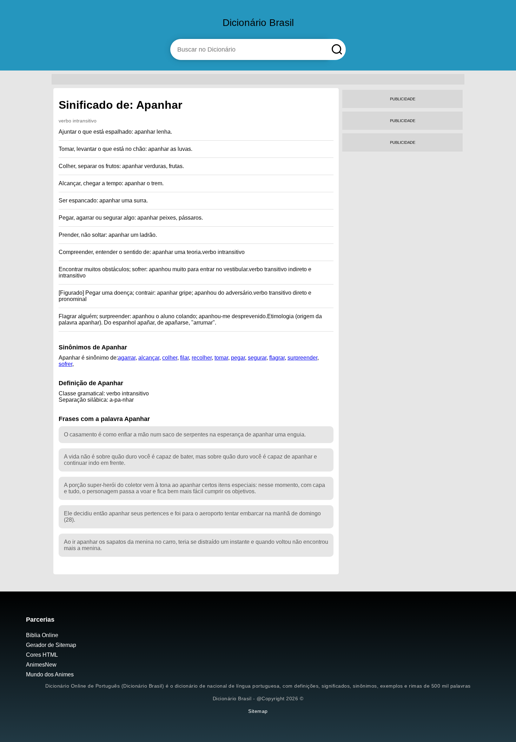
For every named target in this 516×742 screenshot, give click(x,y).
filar (184, 358)
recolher (202, 358)
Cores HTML (42, 655)
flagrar (277, 358)
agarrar (126, 358)
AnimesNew (41, 665)
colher (169, 358)
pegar (238, 358)
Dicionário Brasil (258, 22)
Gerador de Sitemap (51, 645)
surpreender (302, 358)
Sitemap (258, 711)
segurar (257, 358)
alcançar (148, 358)
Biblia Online (42, 635)
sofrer (65, 364)
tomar (221, 358)
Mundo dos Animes (50, 674)
